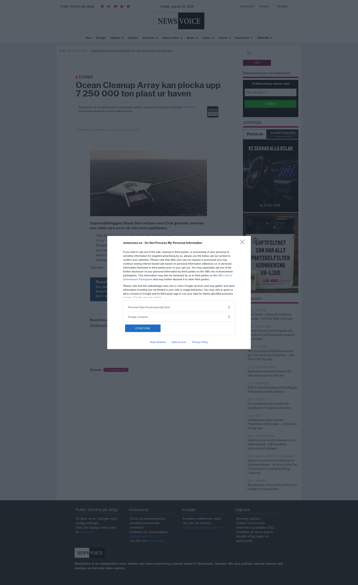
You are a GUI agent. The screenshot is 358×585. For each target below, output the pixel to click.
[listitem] (179, 307)
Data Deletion (158, 342)
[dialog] (179, 292)
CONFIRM (142, 328)
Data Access (179, 342)
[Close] (243, 243)
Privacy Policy (200, 342)
